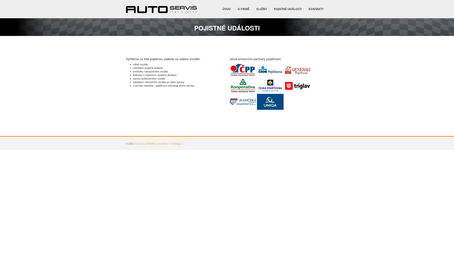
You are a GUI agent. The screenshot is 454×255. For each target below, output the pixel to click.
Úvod (226, 9)
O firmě (243, 9)
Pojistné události (288, 9)
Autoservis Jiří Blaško (145, 143)
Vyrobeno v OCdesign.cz (170, 143)
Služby (261, 9)
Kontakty (316, 9)
